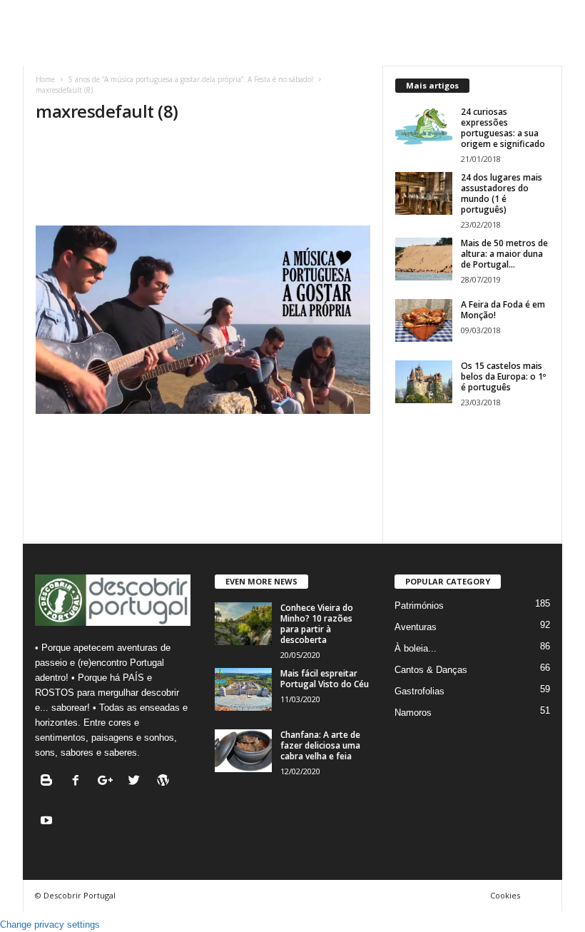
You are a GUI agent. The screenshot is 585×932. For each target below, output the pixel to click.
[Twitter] (137, 781)
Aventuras (416, 627)
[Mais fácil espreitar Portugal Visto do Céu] (243, 689)
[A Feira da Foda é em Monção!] (423, 320)
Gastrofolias (419, 691)
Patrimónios (419, 605)
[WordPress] (165, 781)
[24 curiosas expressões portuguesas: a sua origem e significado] (423, 127)
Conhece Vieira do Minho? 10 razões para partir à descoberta (316, 624)
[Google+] (108, 781)
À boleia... (416, 648)
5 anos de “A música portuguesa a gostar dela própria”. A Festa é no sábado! (190, 79)
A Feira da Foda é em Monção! (503, 309)
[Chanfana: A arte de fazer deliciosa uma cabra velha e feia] (243, 750)
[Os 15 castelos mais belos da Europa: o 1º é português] (423, 381)
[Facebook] (78, 781)
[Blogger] (49, 781)
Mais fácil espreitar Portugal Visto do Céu (324, 678)
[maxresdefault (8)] (203, 320)
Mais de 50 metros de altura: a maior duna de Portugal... (504, 253)
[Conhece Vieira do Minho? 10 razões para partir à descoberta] (243, 623)
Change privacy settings (50, 924)
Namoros (413, 712)
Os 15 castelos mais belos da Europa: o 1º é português (503, 376)
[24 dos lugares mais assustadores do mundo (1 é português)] (423, 193)
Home (45, 79)
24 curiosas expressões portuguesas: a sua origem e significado (503, 128)
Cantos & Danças (431, 669)
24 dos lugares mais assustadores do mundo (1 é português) (501, 193)
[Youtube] (48, 821)
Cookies (505, 895)
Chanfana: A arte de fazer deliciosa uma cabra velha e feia (320, 745)
